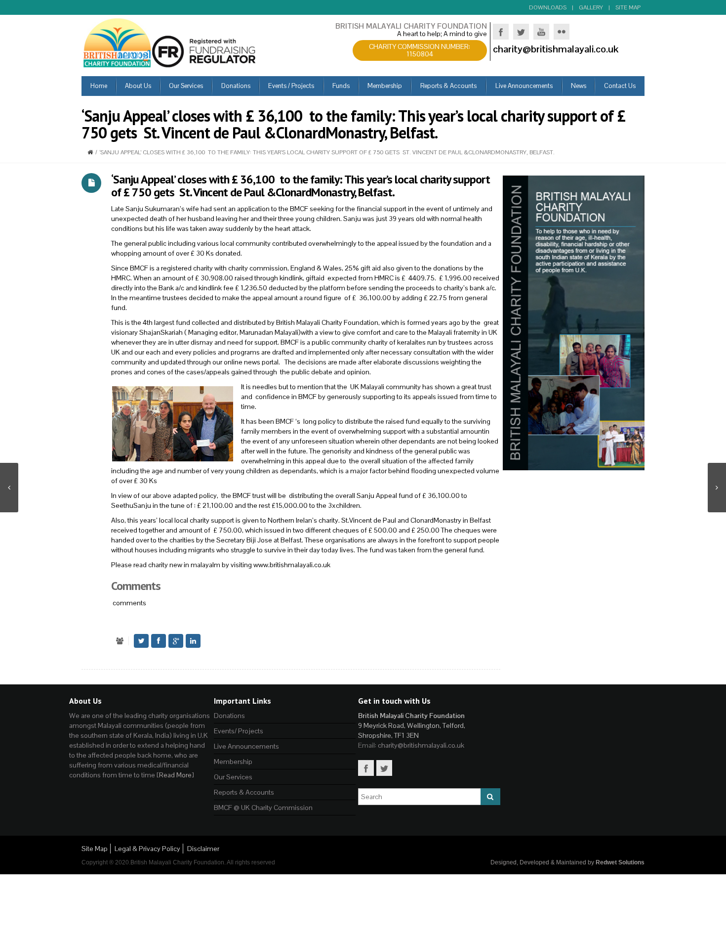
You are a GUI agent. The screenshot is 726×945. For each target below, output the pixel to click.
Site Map (628, 7)
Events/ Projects (238, 730)
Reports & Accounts (244, 792)
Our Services (233, 776)
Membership (233, 761)
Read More (175, 774)
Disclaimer (203, 848)
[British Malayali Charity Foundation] (170, 42)
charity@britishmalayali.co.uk (421, 745)
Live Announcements (246, 746)
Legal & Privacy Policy (147, 848)
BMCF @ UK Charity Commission (263, 807)
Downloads (547, 7)
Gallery (591, 7)
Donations (229, 715)
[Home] (90, 152)
